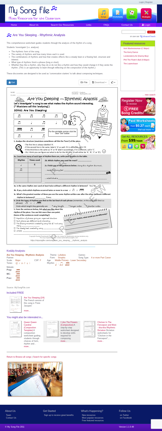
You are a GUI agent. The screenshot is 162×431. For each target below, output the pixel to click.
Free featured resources (93, 420)
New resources (89, 415)
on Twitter (124, 415)
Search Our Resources (62, 25)
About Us (33, 25)
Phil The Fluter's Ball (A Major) (136, 60)
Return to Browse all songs (19, 357)
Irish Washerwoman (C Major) (136, 48)
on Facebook (126, 418)
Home (14, 25)
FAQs (106, 25)
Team (8, 415)
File (85, 82)
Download (99, 82)
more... (27, 310)
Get (13, 82)
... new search (148, 95)
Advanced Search (148, 36)
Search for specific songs (44, 357)
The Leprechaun (131, 64)
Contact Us (127, 25)
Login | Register (146, 2)
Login (147, 25)
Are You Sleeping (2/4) (34, 297)
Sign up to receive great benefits (59, 415)
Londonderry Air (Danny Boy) (136, 56)
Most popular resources (92, 418)
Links (88, 25)
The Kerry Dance (131, 52)
